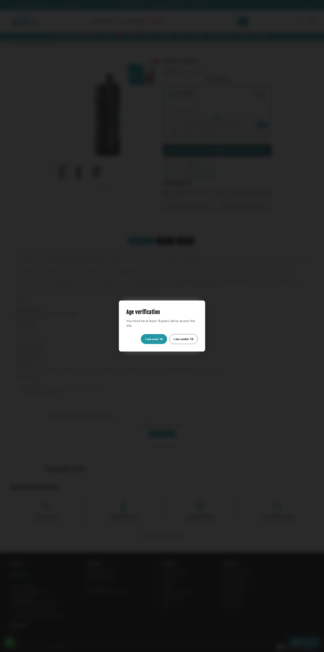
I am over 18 (154, 339)
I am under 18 (183, 339)
